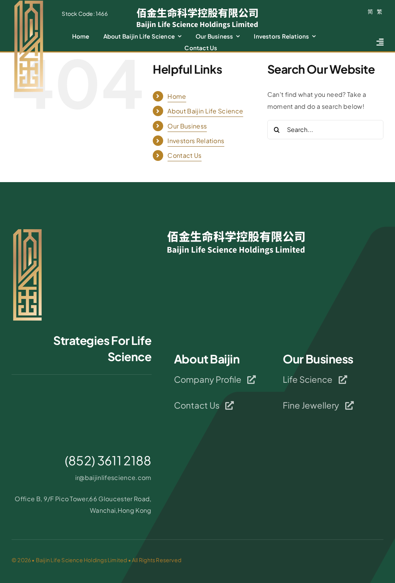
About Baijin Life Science (205, 111)
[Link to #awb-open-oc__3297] (379, 42)
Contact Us (184, 155)
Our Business (187, 126)
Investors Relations (195, 141)
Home (176, 96)
